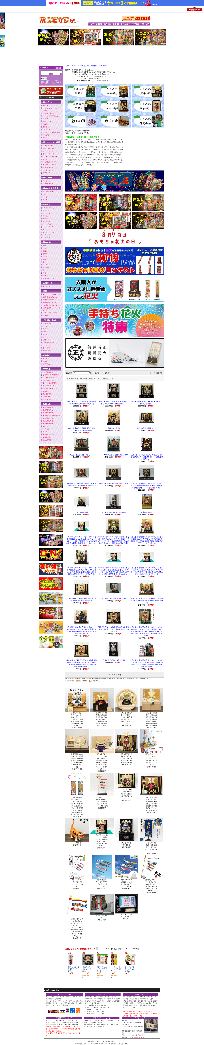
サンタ (45, 326)
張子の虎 (46, 429)
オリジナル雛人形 (48, 386)
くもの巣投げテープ (49, 162)
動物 (44, 331)
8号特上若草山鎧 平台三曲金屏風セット (113, 483)
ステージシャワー (48, 151)
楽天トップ (145, 24)
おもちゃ (46, 210)
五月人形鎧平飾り (48, 410)
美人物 (45, 265)
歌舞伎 (45, 254)
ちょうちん (46, 181)
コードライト (47, 345)
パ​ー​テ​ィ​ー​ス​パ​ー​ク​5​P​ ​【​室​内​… (116, 969)
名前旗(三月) (47, 396)
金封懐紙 (46, 315)
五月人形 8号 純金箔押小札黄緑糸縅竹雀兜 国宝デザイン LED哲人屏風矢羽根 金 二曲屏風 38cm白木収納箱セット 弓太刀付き (151, 719)
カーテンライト (48, 350)
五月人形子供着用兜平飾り (51, 415)
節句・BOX (46, 221)
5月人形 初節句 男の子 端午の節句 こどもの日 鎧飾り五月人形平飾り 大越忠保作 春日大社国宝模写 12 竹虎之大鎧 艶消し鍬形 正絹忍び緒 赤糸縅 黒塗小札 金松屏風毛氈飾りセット (146, 631)
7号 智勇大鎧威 (81, 512)
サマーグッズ (47, 224)
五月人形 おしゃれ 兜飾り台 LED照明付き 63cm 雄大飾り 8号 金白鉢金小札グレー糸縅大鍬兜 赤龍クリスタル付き (77, 760)
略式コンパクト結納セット (51, 294)
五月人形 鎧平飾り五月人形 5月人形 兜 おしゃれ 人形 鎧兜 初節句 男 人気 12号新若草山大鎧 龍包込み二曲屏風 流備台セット (147, 486)
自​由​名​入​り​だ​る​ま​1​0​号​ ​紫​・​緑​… (87, 969)
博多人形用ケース (48, 278)
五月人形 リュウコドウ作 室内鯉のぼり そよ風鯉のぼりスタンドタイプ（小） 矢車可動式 (102, 802)
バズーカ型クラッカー (50, 156)
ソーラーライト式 (48, 342)
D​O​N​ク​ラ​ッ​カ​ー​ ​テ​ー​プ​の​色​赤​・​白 (102, 969)
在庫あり (98, 373)
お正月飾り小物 (48, 364)
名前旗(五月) (47, 437)
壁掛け (45, 275)
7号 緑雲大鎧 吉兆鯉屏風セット (114, 598)
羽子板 (45, 359)
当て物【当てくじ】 (49, 208)
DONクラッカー (48, 146)
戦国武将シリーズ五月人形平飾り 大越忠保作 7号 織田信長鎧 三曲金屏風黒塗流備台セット (147, 601)
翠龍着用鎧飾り (147, 512)
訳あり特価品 (47, 399)
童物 (44, 246)
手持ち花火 (46, 127)
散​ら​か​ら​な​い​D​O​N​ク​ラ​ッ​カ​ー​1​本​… (73, 969)
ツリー (45, 337)
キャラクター (47, 213)
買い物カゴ (125, 24)
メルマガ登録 (135, 24)
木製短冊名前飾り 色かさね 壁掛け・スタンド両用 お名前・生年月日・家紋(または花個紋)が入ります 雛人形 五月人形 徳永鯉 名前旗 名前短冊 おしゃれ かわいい (77, 806)
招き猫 (45, 197)
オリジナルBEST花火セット (52, 116)
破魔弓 (45, 361)
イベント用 (46, 235)
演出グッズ (46, 173)
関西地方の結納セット (50, 300)
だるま (45, 200)
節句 (44, 273)
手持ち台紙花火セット (50, 113)
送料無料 (107, 373)
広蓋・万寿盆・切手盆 (50, 313)
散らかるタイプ (48, 167)
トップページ (91, 24)
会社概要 (99, 24)
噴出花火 (46, 124)
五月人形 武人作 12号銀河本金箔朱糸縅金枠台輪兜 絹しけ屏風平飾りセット (126, 794)
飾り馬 (45, 432)
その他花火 (46, 135)
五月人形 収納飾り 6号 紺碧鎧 (114, 660)
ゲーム (45, 218)
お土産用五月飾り (48, 421)
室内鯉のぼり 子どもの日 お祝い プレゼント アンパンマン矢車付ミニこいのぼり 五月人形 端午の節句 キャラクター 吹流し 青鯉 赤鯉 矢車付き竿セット (77, 927)
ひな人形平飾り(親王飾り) (51, 375)
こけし (45, 194)
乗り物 (45, 334)
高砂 (44, 259)
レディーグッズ (48, 227)
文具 (44, 229)
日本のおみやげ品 (48, 191)
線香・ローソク (48, 183)
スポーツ (46, 248)
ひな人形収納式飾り (49, 377)
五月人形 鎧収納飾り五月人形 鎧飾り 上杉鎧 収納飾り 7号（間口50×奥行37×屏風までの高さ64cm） (147, 457)
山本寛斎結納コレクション (51, 305)
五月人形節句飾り (48, 423)
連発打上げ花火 (48, 121)
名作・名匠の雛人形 (49, 383)
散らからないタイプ (49, 165)
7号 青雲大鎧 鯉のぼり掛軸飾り (114, 512)
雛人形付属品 (47, 394)
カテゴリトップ (72, 65)
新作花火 (46, 105)
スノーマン (46, 329)
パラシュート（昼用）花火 (51, 132)
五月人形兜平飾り (48, 413)
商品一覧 (116, 24)
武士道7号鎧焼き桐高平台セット (82, 455)
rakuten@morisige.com (136, 1037)
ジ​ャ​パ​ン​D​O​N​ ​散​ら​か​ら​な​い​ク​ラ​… (130, 969)
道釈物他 (46, 267)
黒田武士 (46, 251)
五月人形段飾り (48, 407)
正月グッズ (46, 237)
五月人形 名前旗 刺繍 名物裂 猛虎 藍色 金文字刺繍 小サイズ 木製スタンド (151, 847)
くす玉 (45, 159)
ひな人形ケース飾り (49, 380)
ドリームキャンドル (49, 154)
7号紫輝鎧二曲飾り (114, 428)
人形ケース (46, 286)
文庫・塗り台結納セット (51, 297)
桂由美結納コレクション (51, 302)
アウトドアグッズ (48, 232)
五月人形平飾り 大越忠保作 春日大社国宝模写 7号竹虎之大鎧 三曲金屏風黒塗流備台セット (113, 629)
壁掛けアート (47, 340)
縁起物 (45, 256)
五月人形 (85, 65)
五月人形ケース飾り (49, 418)
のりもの (46, 216)
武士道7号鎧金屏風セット (146, 428)
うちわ (45, 137)
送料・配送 (107, 24)
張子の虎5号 (77, 843)
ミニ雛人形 (46, 391)
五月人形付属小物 (48, 434)
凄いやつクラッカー (49, 148)
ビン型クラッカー (48, 170)
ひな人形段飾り (48, 372)
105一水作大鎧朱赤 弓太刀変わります (114, 455)
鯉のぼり (46, 426)
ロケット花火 (47, 129)
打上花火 (46, 118)
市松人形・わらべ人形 (50, 388)
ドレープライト (48, 348)
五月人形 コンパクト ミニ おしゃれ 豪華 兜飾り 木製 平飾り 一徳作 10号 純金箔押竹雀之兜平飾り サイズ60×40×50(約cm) (151, 804)
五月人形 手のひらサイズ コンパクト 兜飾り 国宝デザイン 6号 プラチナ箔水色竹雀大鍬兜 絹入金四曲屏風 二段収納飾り (77, 719)
